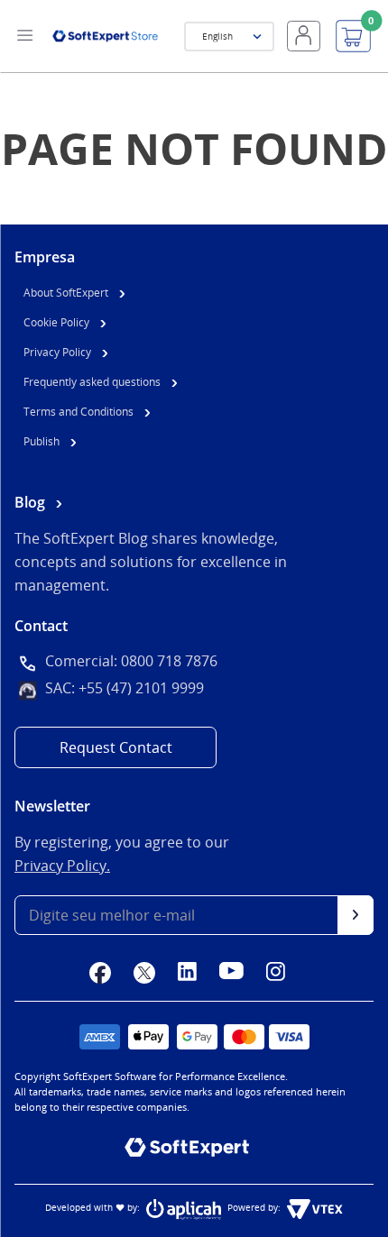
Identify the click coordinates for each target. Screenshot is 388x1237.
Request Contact (116, 747)
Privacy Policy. (62, 865)
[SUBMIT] (355, 915)
